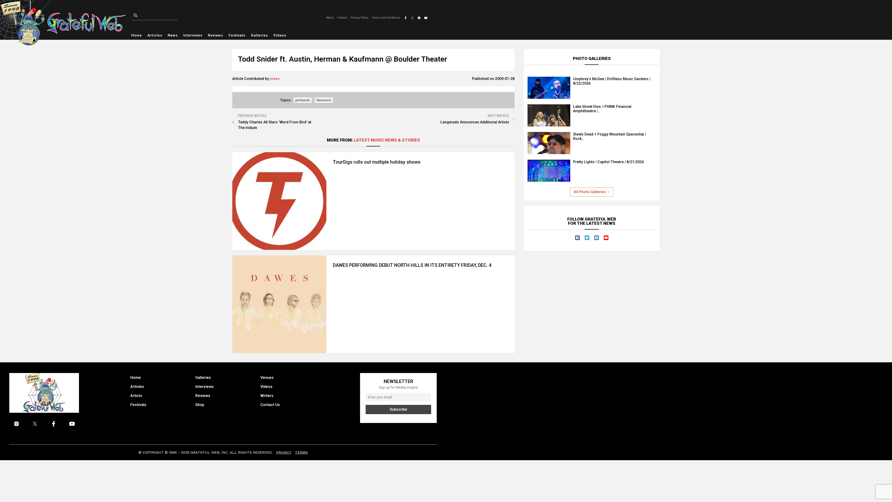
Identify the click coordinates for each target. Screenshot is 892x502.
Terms (301, 452)
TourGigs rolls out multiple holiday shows (376, 162)
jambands (302, 100)
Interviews (192, 35)
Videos (279, 35)
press (275, 78)
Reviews (215, 35)
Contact (342, 17)
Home (136, 35)
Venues (267, 377)
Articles (155, 35)
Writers (266, 395)
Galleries (259, 35)
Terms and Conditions (386, 17)
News (173, 35)
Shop (199, 405)
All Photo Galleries (590, 192)
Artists (136, 395)
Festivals (237, 35)
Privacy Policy (359, 17)
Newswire (324, 100)
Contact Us (270, 405)
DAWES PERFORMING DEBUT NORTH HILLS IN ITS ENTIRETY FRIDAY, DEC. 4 (412, 265)
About (330, 17)
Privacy (283, 452)
